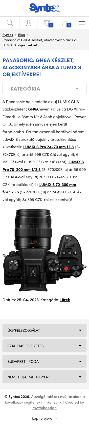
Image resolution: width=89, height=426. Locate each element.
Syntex (7, 34)
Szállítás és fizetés (25, 346)
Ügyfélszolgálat (23, 330)
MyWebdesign (44, 407)
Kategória (25, 88)
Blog (21, 34)
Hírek (65, 299)
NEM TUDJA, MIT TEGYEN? (28, 377)
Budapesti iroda (23, 361)
